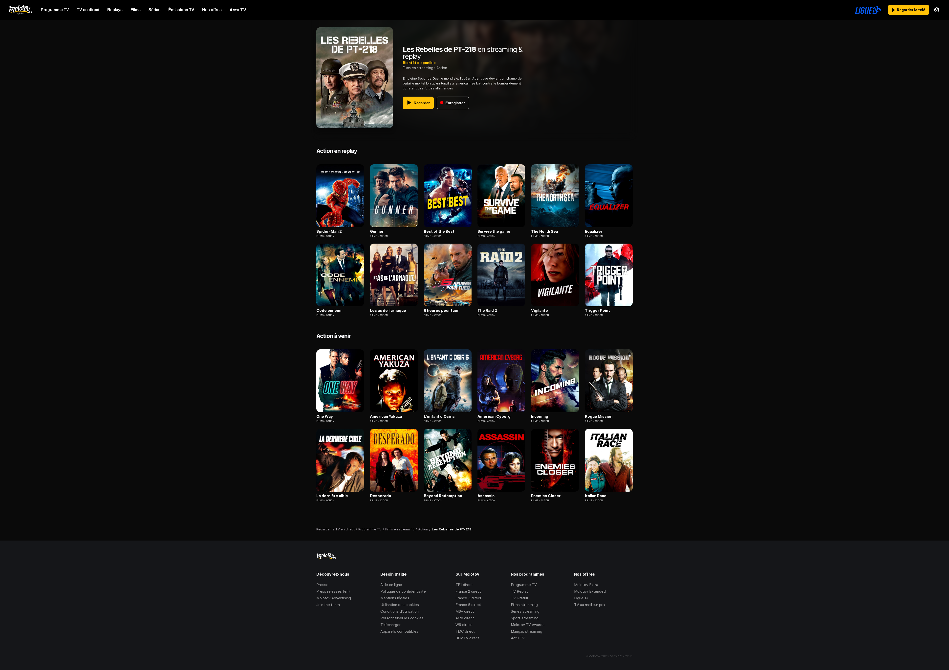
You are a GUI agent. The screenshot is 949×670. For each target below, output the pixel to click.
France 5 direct (468, 604)
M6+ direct (464, 611)
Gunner (377, 231)
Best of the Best (439, 231)
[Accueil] (20, 10)
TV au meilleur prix (589, 604)
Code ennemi (328, 310)
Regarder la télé (911, 10)
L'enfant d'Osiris (439, 416)
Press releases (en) (333, 591)
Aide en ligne (391, 584)
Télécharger (390, 624)
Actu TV (518, 638)
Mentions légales (394, 598)
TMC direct (465, 631)
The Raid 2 (487, 310)
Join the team (328, 604)
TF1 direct (464, 584)
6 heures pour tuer (441, 310)
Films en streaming (418, 68)
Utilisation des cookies (399, 604)
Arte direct (464, 618)
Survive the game (493, 231)
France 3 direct (468, 598)
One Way (324, 416)
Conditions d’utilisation (399, 611)
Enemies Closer (546, 496)
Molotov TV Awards (527, 624)
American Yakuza (386, 416)
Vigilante (539, 310)
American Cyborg (494, 416)
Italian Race (595, 496)
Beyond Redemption (443, 496)
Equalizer (594, 231)
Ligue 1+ (581, 598)
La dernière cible (332, 496)
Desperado (380, 496)
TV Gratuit (519, 598)
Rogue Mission (598, 416)
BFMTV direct (467, 638)
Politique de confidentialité (403, 591)
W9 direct (463, 624)
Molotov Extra (586, 584)
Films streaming (524, 604)
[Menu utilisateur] (936, 10)
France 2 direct (468, 591)
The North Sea (544, 231)
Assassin (486, 496)
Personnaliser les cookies (402, 618)
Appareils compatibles (399, 631)
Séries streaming (525, 611)
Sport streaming (525, 618)
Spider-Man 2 (329, 231)
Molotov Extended (590, 591)
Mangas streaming (526, 631)
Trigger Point (597, 310)
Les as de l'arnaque (388, 310)
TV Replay (519, 591)
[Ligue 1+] (868, 10)
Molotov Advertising (333, 598)
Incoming (539, 416)
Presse (322, 584)
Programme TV (524, 584)
